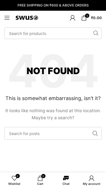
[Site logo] (27, 17)
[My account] (72, 17)
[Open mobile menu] (7, 17)
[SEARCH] (96, 33)
